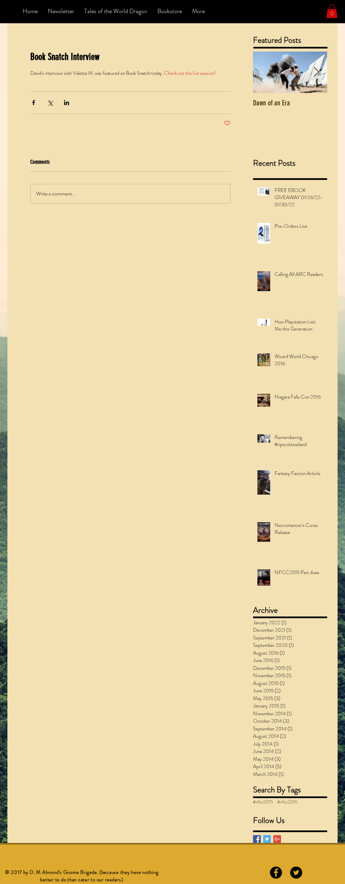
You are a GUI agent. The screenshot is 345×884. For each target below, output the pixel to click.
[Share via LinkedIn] (66, 102)
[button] (332, 11)
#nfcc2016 (287, 802)
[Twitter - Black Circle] (296, 872)
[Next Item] (316, 72)
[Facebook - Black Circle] (276, 872)
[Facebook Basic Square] (257, 839)
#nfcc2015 (263, 802)
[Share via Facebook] (33, 102)
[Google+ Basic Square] (277, 839)
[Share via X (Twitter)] (50, 102)
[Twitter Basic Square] (267, 839)
